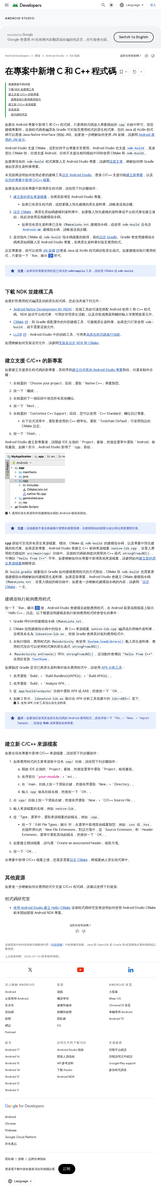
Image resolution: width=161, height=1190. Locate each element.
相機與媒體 (64, 1012)
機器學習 (63, 998)
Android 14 (12, 1070)
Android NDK (65, 1077)
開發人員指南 (66, 1056)
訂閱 (66, 1169)
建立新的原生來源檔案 (30, 197)
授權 (21, 1159)
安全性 (9, 1005)
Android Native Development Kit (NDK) (42, 309)
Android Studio (19, 18)
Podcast (10, 1032)
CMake (18, 322)
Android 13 (12, 1077)
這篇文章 (116, 162)
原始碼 (9, 1012)
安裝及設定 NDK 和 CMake (79, 343)
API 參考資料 (65, 1063)
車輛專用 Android (120, 1012)
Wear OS (115, 998)
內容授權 (56, 944)
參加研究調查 (118, 1070)
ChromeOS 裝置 (120, 1005)
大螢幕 (113, 992)
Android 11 (12, 1090)
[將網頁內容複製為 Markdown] (135, 71)
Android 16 (12, 1056)
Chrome (10, 1124)
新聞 (8, 1019)
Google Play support (122, 1063)
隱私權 (61, 1019)
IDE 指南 (75, 56)
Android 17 (12, 1050)
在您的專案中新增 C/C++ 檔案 (27, 180)
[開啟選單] (7, 5)
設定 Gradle (108, 237)
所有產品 (11, 1144)
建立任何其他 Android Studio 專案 (97, 370)
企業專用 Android (16, 998)
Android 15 (12, 1063)
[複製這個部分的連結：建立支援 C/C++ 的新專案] (66, 361)
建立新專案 (134, 175)
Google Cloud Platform (20, 1137)
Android (10, 992)
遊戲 (60, 992)
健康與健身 (64, 1005)
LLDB (17, 335)
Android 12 (12, 1083)
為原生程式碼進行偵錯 (103, 335)
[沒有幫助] (153, 56)
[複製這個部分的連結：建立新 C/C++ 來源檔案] (61, 744)
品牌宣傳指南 (37, 1159)
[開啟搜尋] (103, 5)
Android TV (116, 1019)
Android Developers (17, 56)
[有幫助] (146, 56)
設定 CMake (22, 212)
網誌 (8, 1025)
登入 (153, 5)
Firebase (11, 1130)
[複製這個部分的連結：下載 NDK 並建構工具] (57, 292)
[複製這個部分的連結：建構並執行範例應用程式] (55, 599)
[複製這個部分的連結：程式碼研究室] (34, 899)
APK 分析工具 (111, 668)
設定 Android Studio (77, 175)
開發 (37, 56)
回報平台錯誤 (118, 1050)
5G (59, 1025)
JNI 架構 (49, 251)
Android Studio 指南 (70, 1050)
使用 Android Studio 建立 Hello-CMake (42, 908)
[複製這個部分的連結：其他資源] (29, 878)
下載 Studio (64, 1070)
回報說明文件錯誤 (120, 1056)
